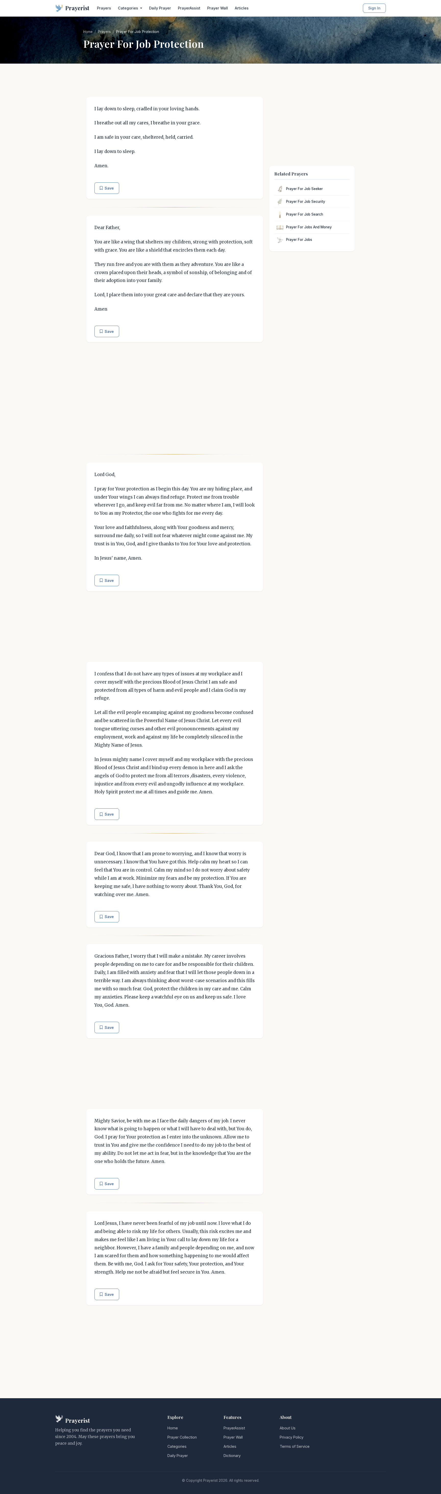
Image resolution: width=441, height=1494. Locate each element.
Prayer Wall (217, 8)
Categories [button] (128, 8)
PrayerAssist (189, 8)
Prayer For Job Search (304, 214)
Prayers (104, 8)
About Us (288, 1428)
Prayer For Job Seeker (304, 189)
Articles (242, 8)
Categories (177, 1446)
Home (88, 32)
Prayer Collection (182, 1437)
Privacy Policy (291, 1437)
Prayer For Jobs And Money (309, 227)
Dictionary (232, 1455)
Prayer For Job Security (305, 201)
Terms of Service (295, 1446)
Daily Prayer (160, 8)
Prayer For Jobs (299, 240)
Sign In (374, 8)
